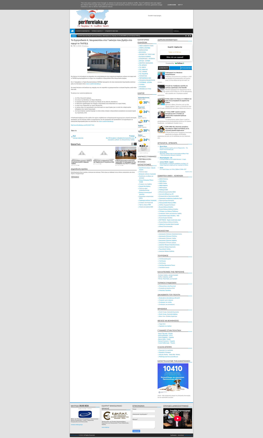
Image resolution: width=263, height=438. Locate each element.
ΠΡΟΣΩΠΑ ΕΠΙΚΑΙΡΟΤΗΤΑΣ (147, 80)
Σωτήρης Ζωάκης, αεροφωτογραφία (168, 275)
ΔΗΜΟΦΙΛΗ (163, 68)
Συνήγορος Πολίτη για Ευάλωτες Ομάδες (170, 213)
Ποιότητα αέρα (143, 172)
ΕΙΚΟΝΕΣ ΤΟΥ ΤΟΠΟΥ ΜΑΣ (147, 54)
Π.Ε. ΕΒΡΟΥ (142, 67)
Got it (180, 5)
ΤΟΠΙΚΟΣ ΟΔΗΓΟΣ (97, 31)
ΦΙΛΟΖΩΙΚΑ (142, 86)
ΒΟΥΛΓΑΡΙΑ (142, 52)
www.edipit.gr (105, 427)
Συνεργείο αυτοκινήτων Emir (167, 288)
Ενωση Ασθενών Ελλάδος (166, 207)
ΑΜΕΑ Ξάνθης (163, 183)
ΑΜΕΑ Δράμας (163, 187)
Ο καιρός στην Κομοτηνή (146, 202)
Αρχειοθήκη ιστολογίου (186, 68)
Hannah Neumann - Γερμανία (166, 341)
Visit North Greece (164, 267)
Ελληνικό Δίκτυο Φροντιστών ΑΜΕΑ (169, 196)
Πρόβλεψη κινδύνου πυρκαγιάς (148, 200)
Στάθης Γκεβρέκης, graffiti (165, 277)
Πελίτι (161, 167)
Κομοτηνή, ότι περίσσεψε (166, 350)
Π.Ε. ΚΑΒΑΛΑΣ (143, 69)
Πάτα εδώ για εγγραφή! (175, 57)
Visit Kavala (162, 261)
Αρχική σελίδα (72, 31)
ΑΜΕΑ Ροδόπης (163, 179)
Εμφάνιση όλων (188, 171)
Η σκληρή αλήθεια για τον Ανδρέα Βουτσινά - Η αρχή (173, 159)
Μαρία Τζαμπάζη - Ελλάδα (165, 333)
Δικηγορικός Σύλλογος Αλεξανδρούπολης (170, 234)
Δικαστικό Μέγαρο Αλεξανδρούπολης (169, 245)
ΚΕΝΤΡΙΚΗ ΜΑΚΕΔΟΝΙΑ (146, 63)
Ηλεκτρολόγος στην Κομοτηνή (167, 286)
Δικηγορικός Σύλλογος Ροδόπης (168, 236)
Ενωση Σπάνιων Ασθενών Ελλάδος (168, 209)
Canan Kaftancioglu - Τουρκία (166, 343)
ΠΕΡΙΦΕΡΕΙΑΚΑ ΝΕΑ (145, 78)
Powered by (170, 63)
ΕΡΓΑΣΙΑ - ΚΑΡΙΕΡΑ (144, 61)
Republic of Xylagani (165, 352)
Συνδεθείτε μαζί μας (111, 31)
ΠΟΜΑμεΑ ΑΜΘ (163, 190)
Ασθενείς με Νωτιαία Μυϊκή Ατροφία (169, 224)
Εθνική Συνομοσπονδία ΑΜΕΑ (167, 192)
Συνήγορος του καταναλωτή (167, 304)
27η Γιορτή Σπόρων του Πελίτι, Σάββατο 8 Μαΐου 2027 (173, 169)
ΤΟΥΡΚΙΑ (141, 84)
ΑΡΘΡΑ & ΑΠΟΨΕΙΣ (144, 48)
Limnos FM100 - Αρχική (166, 162)
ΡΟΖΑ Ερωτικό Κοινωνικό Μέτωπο (168, 356)
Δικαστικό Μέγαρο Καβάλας (166, 251)
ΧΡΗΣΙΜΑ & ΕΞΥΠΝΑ (145, 89)
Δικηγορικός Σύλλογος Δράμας (167, 242)
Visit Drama (162, 263)
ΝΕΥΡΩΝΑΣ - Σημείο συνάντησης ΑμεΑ (170, 220)
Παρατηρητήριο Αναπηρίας (166, 200)
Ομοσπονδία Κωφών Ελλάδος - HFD (169, 215)
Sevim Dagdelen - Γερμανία (166, 337)
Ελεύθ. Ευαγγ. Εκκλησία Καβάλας (168, 314)
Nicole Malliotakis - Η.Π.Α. (165, 335)
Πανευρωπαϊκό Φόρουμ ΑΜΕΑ (167, 202)
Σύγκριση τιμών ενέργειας (166, 300)
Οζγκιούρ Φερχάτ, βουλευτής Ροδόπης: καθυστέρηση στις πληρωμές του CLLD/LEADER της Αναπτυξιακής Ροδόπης (111, 35)
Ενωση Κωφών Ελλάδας (165, 218)
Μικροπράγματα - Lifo (166, 157)
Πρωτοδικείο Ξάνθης (165, 249)
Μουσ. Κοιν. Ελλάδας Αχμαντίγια (168, 316)
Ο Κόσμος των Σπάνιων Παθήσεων (168, 211)
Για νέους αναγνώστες (83, 31)
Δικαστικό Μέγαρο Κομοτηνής (167, 247)
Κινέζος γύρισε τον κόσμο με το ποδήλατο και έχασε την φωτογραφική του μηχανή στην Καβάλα (178, 100)
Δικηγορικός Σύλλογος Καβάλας (168, 240)
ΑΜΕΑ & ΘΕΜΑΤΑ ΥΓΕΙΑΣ (146, 45)
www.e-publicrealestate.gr (93, 84)
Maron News (163, 146)
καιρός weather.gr (144, 152)
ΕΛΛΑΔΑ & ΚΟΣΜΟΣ (145, 56)
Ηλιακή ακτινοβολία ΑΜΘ (146, 207)
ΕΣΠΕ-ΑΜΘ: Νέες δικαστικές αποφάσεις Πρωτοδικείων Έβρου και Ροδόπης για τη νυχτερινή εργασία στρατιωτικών (177, 128)
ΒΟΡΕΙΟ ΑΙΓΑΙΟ (143, 50)
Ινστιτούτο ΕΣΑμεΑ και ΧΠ (166, 194)
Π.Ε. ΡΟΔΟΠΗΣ (143, 74)
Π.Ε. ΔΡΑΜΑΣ (78, 45)
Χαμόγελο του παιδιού (165, 326)
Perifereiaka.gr (74, 435)
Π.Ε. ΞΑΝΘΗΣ (143, 71)
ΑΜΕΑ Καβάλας (163, 185)
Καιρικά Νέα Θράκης (145, 186)
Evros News (163, 152)
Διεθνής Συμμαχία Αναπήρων (167, 205)
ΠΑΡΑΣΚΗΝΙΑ (143, 76)
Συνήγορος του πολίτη (165, 302)
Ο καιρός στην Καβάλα (145, 184)
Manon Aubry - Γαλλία (164, 339)
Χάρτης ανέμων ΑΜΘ (145, 205)
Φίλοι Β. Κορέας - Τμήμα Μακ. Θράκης (169, 354)
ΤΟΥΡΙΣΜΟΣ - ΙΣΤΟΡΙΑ (145, 82)
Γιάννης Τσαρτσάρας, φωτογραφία (167, 279)
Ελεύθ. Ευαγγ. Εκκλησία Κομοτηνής (169, 312)
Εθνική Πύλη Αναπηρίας (165, 226)
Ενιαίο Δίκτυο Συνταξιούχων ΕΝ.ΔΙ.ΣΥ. (169, 298)
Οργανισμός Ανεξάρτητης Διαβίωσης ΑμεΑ (170, 198)
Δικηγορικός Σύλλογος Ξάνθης (167, 238)
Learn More (171, 5)
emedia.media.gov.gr (77, 424)
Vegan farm (162, 324)
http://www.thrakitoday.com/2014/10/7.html (82, 125)
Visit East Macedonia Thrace (167, 265)
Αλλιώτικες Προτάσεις (165, 290)
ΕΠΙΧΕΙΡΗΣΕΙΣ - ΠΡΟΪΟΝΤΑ (147, 58)
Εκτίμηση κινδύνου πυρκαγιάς (147, 174)
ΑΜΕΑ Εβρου (163, 181)
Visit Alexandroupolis (165, 259)
